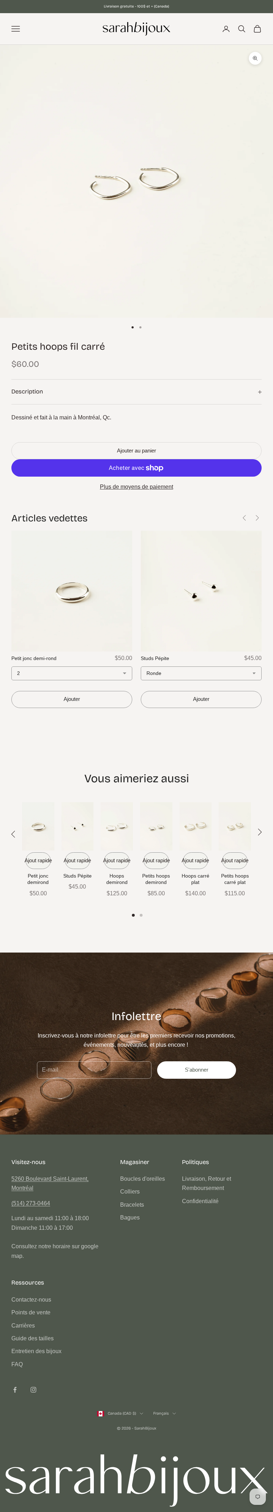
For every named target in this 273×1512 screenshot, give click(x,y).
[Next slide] (257, 518)
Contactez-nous (31, 1300)
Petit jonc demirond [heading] (38, 879)
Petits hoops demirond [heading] (156, 879)
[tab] (133, 915)
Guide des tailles (32, 1338)
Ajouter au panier (136, 450)
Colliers (130, 1192)
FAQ (17, 1364)
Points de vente (30, 1312)
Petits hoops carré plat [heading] (235, 879)
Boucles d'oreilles (142, 1179)
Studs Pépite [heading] (77, 876)
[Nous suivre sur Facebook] (14, 1389)
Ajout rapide (38, 860)
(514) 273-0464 (30, 1203)
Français (161, 1413)
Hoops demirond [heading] (117, 879)
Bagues (130, 1218)
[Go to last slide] (244, 518)
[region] (136, 857)
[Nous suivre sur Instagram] (33, 1389)
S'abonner (196, 1070)
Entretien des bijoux (36, 1351)
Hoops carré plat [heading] (195, 879)
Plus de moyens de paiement (136, 487)
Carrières (23, 1326)
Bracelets (132, 1205)
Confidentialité (200, 1201)
